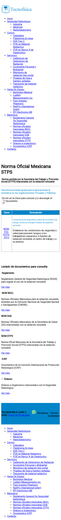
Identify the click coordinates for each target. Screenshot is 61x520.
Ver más (5, 287)
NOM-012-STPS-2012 (6, 233)
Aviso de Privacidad (19, 415)
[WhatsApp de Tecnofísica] (34, 413)
